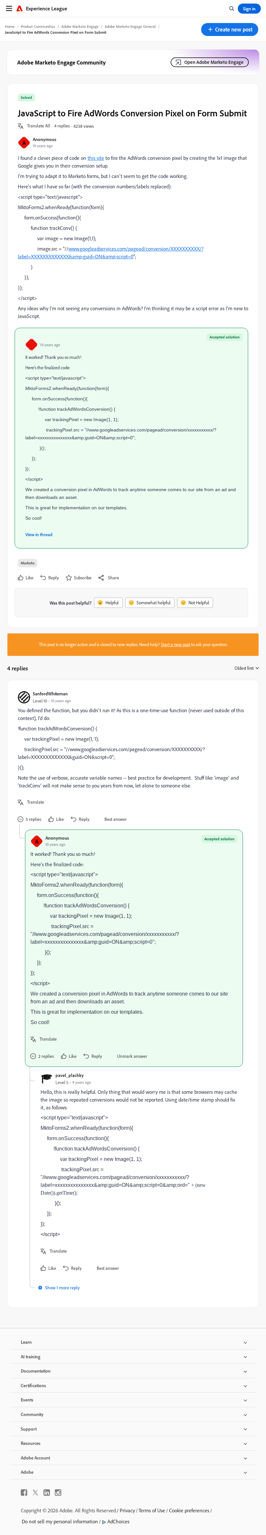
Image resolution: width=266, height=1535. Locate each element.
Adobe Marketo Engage (80, 26)
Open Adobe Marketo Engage (214, 62)
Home (10, 26)
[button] (229, 29)
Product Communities (38, 26)
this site (96, 158)
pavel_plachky (69, 1075)
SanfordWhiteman (50, 693)
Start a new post (175, 644)
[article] (131, 757)
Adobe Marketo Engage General (130, 26)
